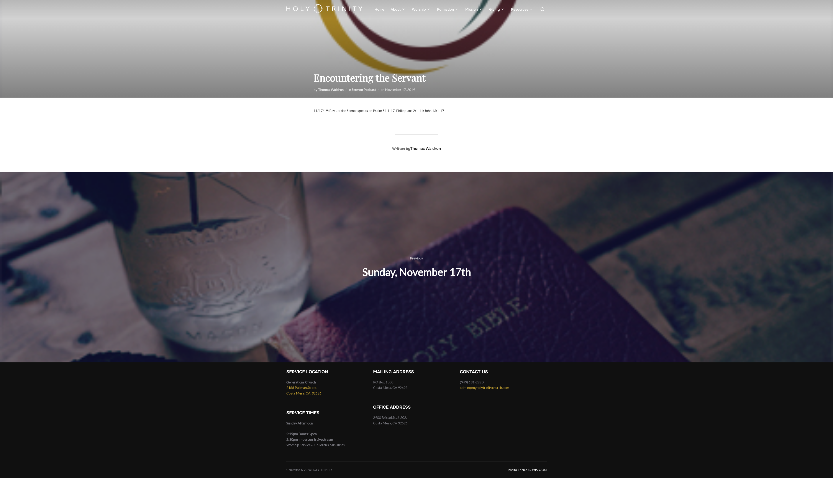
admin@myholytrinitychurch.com (484, 387)
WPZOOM (539, 469)
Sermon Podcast (364, 89)
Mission (471, 9)
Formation (445, 9)
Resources (519, 9)
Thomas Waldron (331, 89)
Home (379, 9)
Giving (494, 9)
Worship (419, 9)
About (396, 9)
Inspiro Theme (517, 469)
